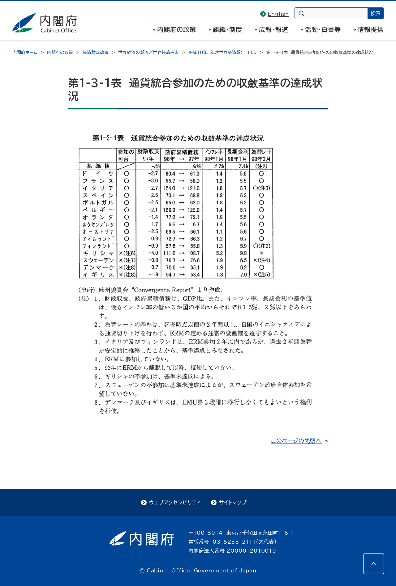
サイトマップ (233, 502)
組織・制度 (227, 29)
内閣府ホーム (24, 52)
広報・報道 (273, 29)
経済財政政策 (96, 52)
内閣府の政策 (176, 29)
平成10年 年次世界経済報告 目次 (222, 52)
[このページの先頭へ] (374, 564)
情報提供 (371, 29)
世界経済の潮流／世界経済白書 (148, 52)
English (278, 13)
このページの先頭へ (296, 441)
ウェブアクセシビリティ (175, 502)
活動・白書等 (323, 29)
